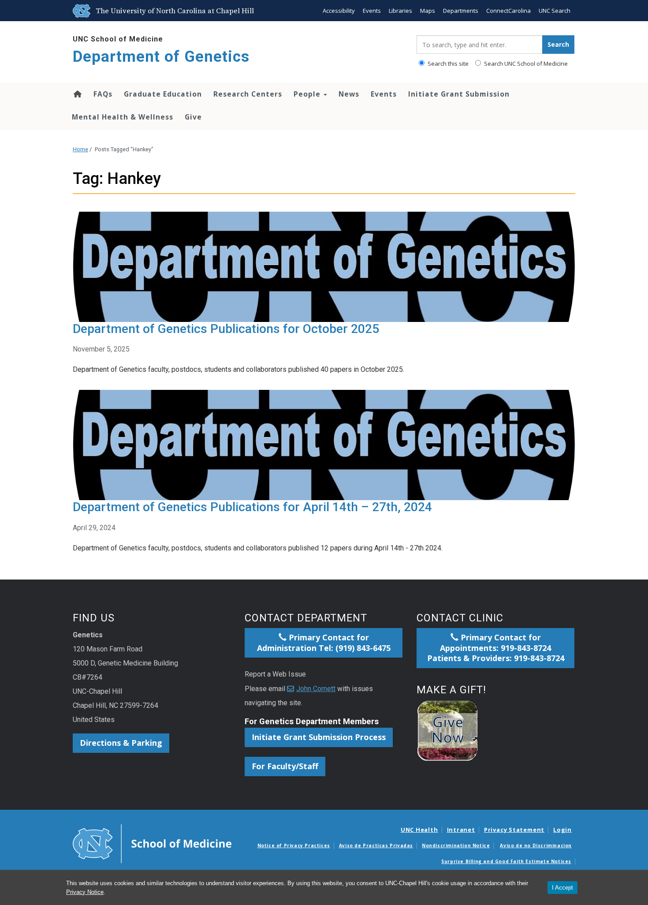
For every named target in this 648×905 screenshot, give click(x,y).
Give (193, 117)
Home (77, 94)
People (308, 94)
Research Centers (247, 94)
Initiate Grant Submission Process (319, 737)
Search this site (447, 63)
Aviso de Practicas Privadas (376, 845)
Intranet (461, 830)
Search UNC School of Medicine (525, 63)
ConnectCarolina (508, 11)
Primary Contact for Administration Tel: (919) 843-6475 (324, 642)
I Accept (562, 887)
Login (562, 830)
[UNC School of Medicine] (152, 843)
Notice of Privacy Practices (293, 845)
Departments (460, 11)
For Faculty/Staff (285, 766)
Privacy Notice (85, 892)
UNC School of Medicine (118, 39)
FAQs (102, 94)
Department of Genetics (161, 57)
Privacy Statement (514, 830)
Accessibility (339, 11)
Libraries (400, 11)
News (349, 94)
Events (372, 11)
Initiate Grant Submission (459, 94)
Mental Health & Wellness (122, 117)
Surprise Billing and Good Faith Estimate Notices (506, 861)
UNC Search (554, 11)
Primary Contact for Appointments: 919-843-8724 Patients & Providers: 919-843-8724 (495, 648)
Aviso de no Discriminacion (536, 845)
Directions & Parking (121, 742)
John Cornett (315, 688)
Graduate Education (163, 94)
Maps (427, 11)
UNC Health (419, 830)
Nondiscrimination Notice (456, 845)
